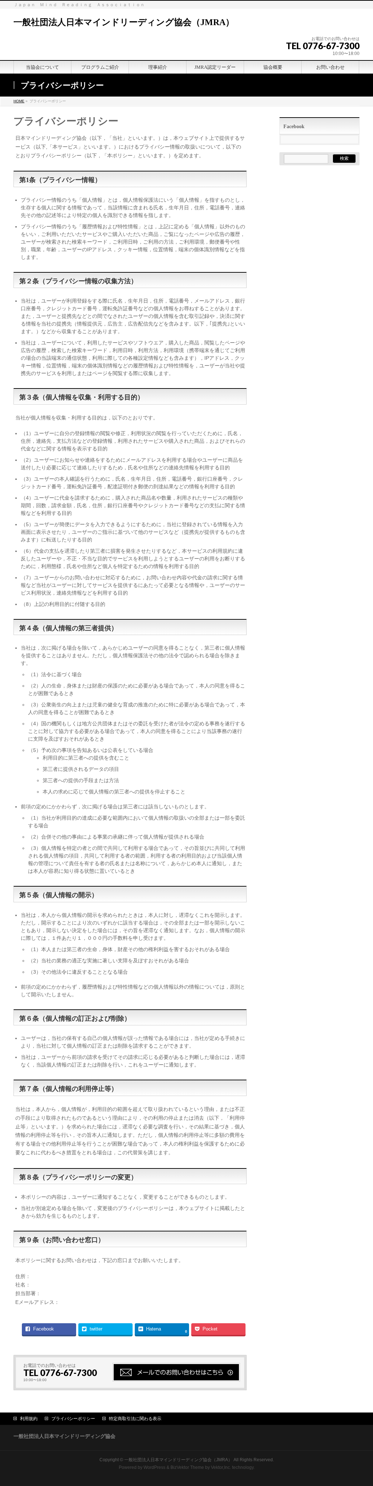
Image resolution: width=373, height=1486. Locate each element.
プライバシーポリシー (73, 1418)
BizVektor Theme (187, 1467)
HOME (18, 101)
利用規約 (29, 1418)
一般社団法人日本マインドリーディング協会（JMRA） (123, 22)
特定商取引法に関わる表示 (135, 1418)
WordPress (154, 1467)
